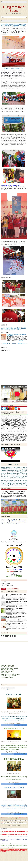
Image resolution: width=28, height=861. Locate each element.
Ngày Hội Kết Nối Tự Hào (16, 26)
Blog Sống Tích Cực (16, 823)
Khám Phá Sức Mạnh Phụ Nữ (23, 820)
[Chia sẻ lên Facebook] (6, 325)
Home (2, 24)
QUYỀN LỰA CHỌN (6, 583)
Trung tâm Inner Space (14, 8)
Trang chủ (14, 343)
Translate (10, 689)
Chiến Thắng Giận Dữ (7, 822)
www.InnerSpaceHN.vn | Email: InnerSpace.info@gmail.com (16, 836)
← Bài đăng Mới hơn (5, 343)
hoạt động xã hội (8, 25)
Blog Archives (15, 588)
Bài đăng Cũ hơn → (22, 343)
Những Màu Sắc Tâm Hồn (15, 825)
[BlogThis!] (3, 325)
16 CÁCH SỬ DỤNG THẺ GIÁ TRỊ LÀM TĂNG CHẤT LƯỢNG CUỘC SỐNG (13, 492)
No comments (17, 34)
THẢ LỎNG (4, 581)
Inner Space (22, 25)
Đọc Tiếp (21, 340)
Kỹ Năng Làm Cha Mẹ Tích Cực (6, 823)
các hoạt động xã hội (9, 24)
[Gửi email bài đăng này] (1, 325)
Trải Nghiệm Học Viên (20, 784)
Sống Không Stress (22, 822)
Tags (9, 588)
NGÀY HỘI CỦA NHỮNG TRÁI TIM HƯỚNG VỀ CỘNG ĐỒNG (13, 32)
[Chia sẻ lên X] (4, 325)
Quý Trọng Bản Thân (15, 822)
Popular (3, 588)
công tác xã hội (17, 24)
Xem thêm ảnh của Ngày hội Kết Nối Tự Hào (13, 68)
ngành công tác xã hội (6, 26)
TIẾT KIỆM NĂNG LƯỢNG (7, 585)
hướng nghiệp (16, 25)
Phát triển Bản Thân (13, 820)
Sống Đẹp (2, 820)
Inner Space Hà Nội (5, 520)
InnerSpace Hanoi (4, 34)
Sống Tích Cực (7, 820)
